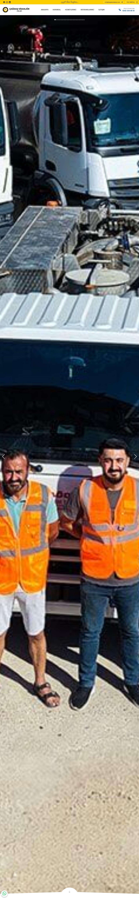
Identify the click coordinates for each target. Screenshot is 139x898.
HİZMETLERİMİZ (70, 10)
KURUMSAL (57, 10)
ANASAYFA (44, 10)
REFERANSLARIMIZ (87, 10)
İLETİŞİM (101, 10)
